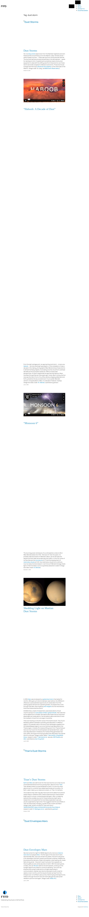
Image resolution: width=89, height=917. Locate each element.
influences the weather (44, 66)
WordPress (86, 906)
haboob (26, 366)
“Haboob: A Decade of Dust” (40, 109)
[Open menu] (71, 6)
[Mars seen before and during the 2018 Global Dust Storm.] (44, 634)
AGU (25, 739)
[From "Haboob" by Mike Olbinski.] (44, 132)
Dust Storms (30, 50)
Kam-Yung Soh (39, 739)
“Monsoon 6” (31, 423)
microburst (38, 560)
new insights (47, 706)
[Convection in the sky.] (44, 530)
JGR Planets (56, 737)
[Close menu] (78, 2)
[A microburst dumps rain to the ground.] (44, 446)
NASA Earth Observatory (51, 68)
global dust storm (48, 699)
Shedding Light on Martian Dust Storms (38, 610)
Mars (29, 699)
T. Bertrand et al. (42, 737)
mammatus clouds (29, 562)
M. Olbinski (41, 382)
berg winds (31, 54)
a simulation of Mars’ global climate (45, 713)
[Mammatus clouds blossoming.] (44, 488)
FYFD (3, 6)
